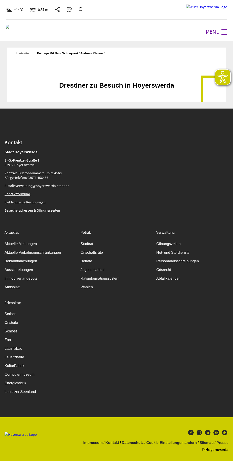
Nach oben (116, 74)
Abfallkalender (168, 278)
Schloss (11, 331)
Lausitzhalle (14, 357)
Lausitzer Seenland (20, 392)
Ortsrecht (163, 270)
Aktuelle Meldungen (21, 244)
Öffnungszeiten (168, 244)
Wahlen (87, 287)
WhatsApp (224, 434)
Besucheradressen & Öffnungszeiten (32, 210)
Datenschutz (133, 443)
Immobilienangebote (21, 278)
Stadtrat (87, 244)
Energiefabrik (15, 383)
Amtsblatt (12, 287)
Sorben (10, 314)
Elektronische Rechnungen (25, 202)
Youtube (216, 434)
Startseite (22, 53)
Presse (222, 443)
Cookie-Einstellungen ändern (171, 443)
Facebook (191, 434)
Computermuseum (19, 374)
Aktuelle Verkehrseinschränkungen (33, 252)
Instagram (199, 434)
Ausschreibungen (19, 270)
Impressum (93, 443)
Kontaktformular (17, 194)
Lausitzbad (13, 348)
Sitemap (207, 443)
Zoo (8, 340)
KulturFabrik (14, 366)
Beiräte (86, 261)
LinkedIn (208, 434)
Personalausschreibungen (177, 261)
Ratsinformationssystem (100, 278)
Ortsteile (11, 322)
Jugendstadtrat (92, 270)
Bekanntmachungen (21, 261)
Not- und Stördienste (173, 252)
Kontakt (112, 443)
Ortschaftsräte (92, 252)
